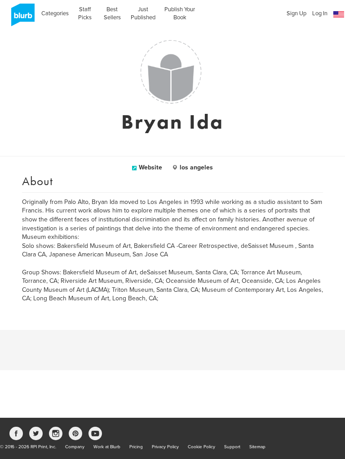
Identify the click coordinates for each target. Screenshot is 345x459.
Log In (319, 13)
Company (74, 447)
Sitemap (257, 447)
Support (232, 447)
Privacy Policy (165, 447)
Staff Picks (85, 13)
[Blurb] (20, 17)
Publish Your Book (179, 13)
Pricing (136, 447)
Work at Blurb (106, 447)
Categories (55, 13)
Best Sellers (112, 13)
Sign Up (296, 13)
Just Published (143, 13)
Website (150, 167)
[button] (338, 14)
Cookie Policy (201, 447)
